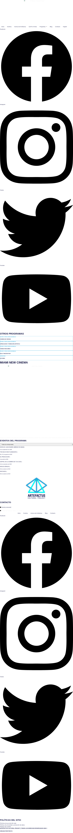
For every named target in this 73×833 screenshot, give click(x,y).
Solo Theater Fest (5, 353)
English (65, 26)
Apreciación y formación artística (10, 343)
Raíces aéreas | (5, 466)
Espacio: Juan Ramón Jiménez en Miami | (12, 447)
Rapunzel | (3, 471)
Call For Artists (33, 26)
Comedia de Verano (5, 339)
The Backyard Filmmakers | (8, 452)
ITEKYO (10, 831)
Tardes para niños (5, 348)
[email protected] (6, 507)
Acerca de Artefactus (20, 26)
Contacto (57, 26)
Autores (2, 358)
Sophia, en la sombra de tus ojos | (11, 461)
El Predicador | (5, 456)
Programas (42, 26)
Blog (51, 26)
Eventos (9, 26)
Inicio (2, 26)
